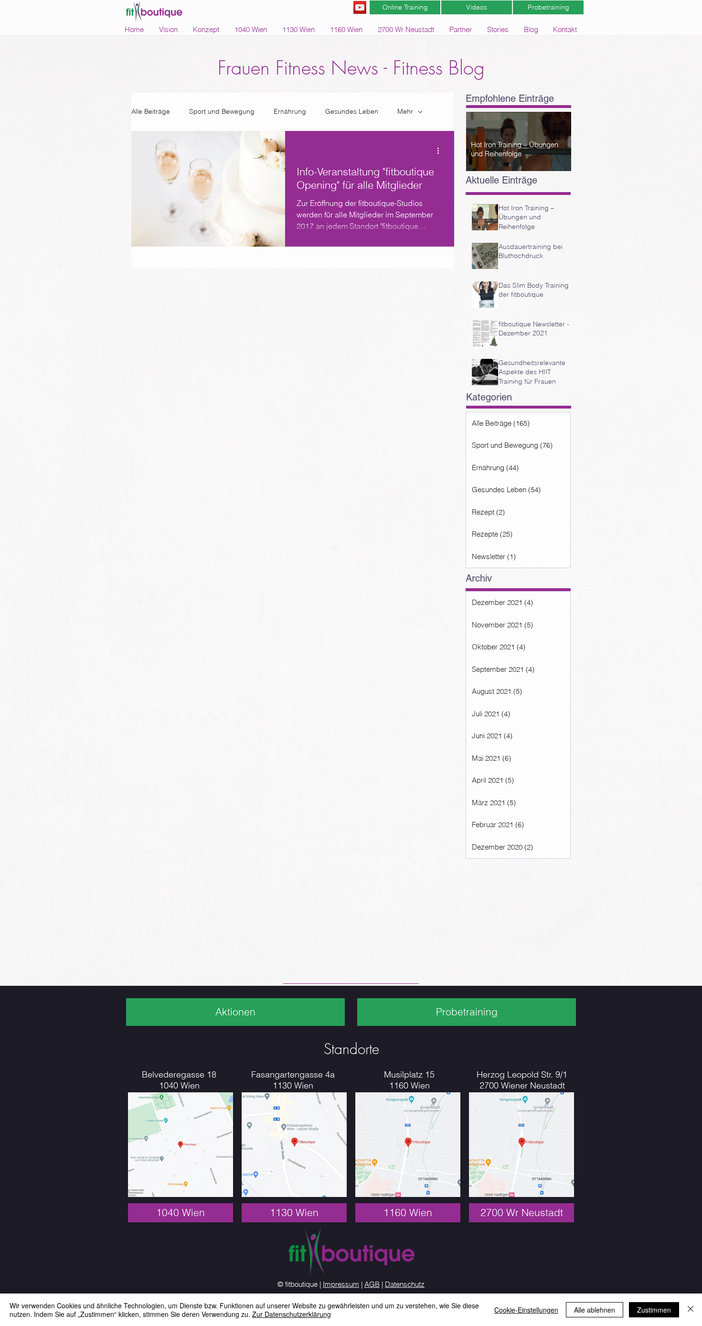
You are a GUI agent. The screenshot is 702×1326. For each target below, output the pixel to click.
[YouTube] (359, 7)
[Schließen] (690, 1309)
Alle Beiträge (150, 111)
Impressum (341, 1284)
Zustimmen (654, 1310)
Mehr (405, 111)
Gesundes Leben (351, 111)
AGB (372, 1284)
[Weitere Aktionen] (441, 150)
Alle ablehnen (594, 1310)
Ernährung (290, 111)
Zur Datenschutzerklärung (291, 1314)
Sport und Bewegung (222, 111)
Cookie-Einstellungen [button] (526, 1310)
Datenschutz (405, 1284)
